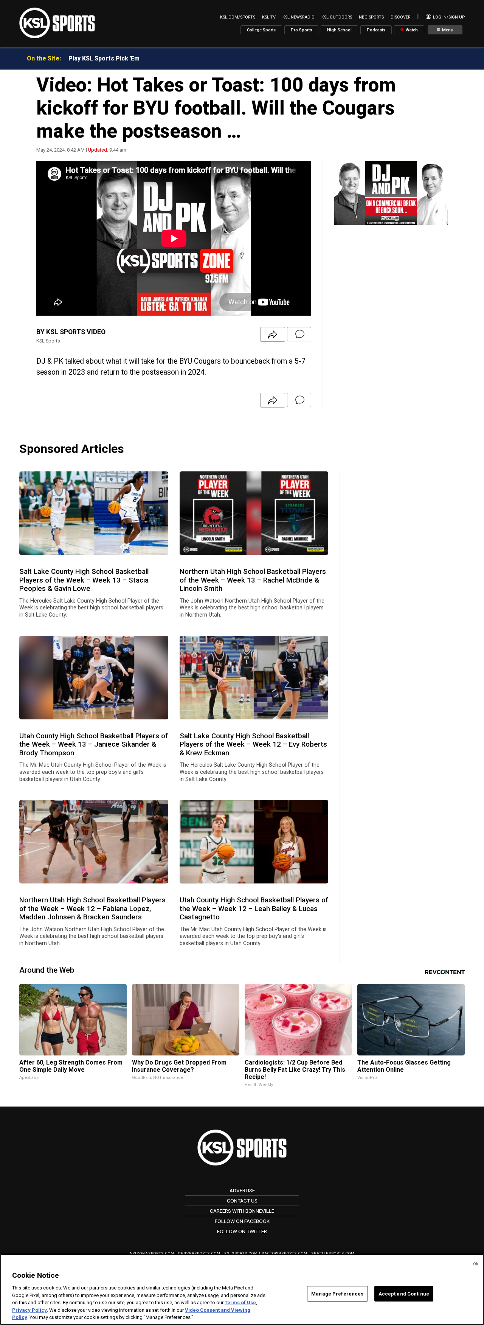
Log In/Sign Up (448, 16)
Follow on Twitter (242, 1231)
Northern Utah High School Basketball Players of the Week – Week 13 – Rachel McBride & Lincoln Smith (253, 580)
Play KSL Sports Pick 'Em (104, 58)
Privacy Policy (29, 1310)
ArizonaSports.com (151, 1253)
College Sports (261, 29)
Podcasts (376, 29)
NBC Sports (371, 16)
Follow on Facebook (242, 1221)
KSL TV (269, 16)
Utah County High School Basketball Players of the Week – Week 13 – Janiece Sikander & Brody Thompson (93, 744)
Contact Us (242, 1201)
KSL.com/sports (237, 16)
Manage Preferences (337, 1293)
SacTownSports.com (284, 1253)
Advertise (242, 1190)
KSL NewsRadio (298, 16)
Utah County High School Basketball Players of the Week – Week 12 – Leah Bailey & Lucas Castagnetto (254, 908)
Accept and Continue (404, 1293)
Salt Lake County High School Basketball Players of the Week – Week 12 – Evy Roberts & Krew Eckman (253, 744)
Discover (400, 16)
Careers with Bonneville (242, 1211)
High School (339, 29)
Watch (411, 29)
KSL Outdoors (336, 16)
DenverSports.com (199, 1253)
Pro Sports (301, 29)
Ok (475, 1263)
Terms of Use (240, 1302)
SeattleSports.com (333, 1253)
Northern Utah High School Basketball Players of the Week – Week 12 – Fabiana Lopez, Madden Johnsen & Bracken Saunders (92, 908)
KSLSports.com (241, 1253)
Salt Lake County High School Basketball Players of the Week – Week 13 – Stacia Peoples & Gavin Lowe (84, 580)
